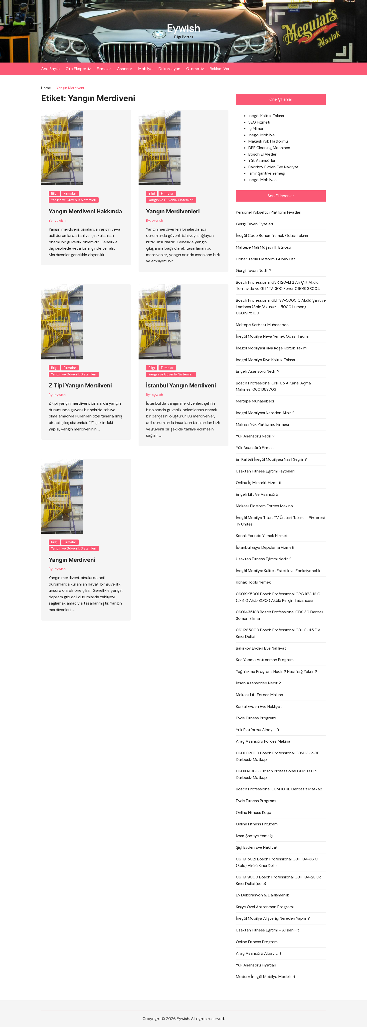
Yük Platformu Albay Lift (257, 729)
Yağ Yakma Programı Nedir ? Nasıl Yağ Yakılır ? (276, 671)
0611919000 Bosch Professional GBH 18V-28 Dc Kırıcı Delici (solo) (279, 880)
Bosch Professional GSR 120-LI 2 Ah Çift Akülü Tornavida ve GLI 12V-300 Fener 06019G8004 (278, 285)
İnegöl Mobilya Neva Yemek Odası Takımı (272, 336)
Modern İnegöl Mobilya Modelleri (265, 976)
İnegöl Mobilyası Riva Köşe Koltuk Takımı (271, 348)
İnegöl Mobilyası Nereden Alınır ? (265, 412)
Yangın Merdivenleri (173, 211)
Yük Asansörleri (262, 160)
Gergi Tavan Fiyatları (254, 224)
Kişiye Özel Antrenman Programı (265, 906)
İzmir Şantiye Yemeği (266, 173)
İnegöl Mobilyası (262, 179)
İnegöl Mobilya (261, 135)
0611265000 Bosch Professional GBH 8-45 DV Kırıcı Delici (278, 633)
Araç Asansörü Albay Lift (258, 953)
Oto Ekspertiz (78, 68)
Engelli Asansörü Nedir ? (257, 371)
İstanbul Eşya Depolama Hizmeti (265, 547)
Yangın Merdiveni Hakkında (85, 211)
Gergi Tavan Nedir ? (253, 270)
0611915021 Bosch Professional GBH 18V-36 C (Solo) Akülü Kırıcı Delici (277, 862)
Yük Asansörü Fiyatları (256, 965)
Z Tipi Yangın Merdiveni (80, 385)
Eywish (183, 28)
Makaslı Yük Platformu (268, 141)
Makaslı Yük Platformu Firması (262, 424)
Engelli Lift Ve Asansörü (257, 494)
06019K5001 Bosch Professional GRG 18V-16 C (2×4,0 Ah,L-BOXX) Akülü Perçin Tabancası (278, 597)
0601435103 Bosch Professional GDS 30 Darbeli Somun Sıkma (279, 615)
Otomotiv (195, 68)
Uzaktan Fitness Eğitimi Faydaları (265, 471)
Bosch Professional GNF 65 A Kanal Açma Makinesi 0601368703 (273, 386)
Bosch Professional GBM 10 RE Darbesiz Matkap (279, 789)
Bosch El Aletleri (262, 154)
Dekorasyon (169, 68)
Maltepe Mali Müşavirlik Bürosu (263, 247)
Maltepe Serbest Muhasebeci (262, 324)
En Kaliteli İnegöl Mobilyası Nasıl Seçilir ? (271, 459)
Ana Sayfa (50, 68)
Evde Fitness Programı (256, 718)
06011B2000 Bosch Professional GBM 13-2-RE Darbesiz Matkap (277, 756)
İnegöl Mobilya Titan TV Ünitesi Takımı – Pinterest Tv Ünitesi (281, 521)
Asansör (124, 68)
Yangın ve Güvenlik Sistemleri (73, 200)
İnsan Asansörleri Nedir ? (258, 683)
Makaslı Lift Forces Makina (259, 694)
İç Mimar (256, 128)
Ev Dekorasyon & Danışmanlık (262, 895)
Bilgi (54, 193)
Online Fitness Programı (257, 824)
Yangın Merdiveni (72, 560)
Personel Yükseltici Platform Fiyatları (268, 212)
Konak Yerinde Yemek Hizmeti (262, 535)
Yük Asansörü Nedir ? (255, 436)
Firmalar (104, 68)
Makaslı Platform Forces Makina (264, 505)
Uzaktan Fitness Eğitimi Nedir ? (263, 559)
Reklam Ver (220, 68)
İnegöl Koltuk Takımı (266, 115)
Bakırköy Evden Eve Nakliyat (273, 167)
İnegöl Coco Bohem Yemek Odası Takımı (272, 235)
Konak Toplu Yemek (253, 582)
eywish (60, 220)
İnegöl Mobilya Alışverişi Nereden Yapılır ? (273, 918)
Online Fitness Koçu (253, 812)
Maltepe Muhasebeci (255, 401)
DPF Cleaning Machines (269, 147)
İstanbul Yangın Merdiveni (181, 385)
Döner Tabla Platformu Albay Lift (265, 259)
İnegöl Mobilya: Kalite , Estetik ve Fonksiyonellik (278, 570)
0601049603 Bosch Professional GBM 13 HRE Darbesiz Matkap (277, 774)
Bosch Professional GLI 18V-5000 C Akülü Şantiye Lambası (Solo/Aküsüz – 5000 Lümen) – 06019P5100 (281, 307)
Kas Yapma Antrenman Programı (265, 659)
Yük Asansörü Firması (255, 447)
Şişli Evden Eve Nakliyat (257, 847)
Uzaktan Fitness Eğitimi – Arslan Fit (267, 930)
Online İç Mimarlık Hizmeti (258, 482)
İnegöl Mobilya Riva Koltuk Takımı (265, 359)
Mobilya (145, 68)
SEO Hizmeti (259, 122)
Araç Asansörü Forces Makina (263, 741)
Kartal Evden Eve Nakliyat (259, 706)
